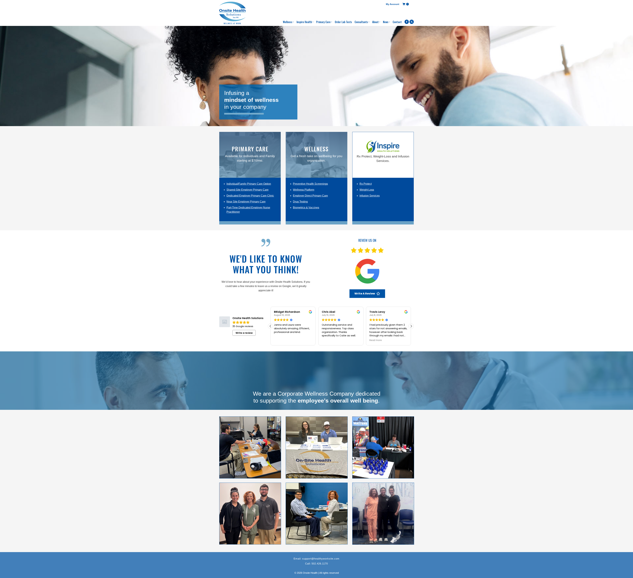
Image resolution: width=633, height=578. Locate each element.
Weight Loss (367, 189)
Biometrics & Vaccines (306, 207)
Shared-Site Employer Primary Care (247, 189)
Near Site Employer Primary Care (246, 201)
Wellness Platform (303, 189)
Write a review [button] (244, 333)
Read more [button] (375, 340)
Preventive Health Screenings (310, 183)
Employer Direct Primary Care (310, 195)
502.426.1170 (320, 563)
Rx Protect (366, 183)
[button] (411, 326)
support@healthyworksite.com (320, 558)
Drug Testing (300, 201)
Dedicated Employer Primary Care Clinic (250, 195)
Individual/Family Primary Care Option (248, 183)
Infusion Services (370, 195)
